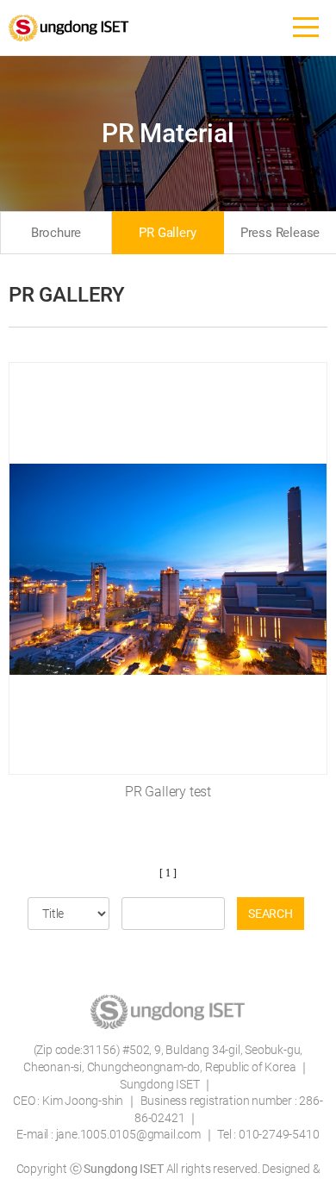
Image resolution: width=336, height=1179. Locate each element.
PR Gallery (167, 232)
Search (270, 913)
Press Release (280, 232)
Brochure (56, 232)
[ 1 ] (167, 873)
